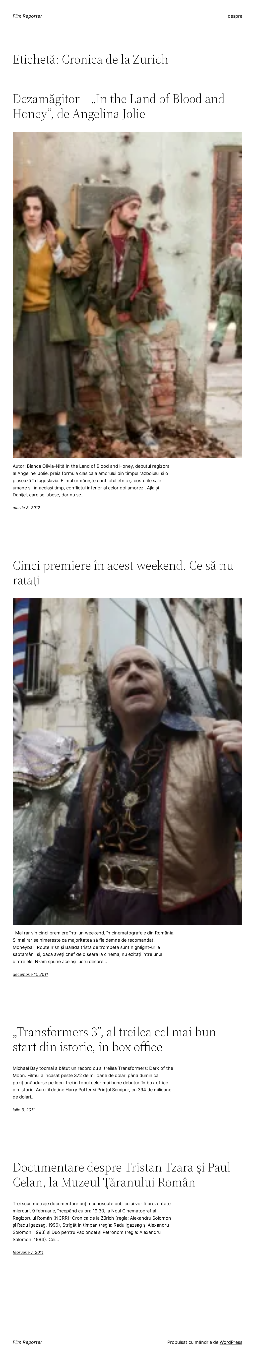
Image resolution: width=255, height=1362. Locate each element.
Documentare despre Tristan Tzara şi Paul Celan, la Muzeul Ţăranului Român (122, 1174)
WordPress (231, 1342)
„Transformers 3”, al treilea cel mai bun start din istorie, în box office (114, 1039)
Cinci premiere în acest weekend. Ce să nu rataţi (123, 573)
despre (235, 16)
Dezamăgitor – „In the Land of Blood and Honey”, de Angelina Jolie (119, 106)
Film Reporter (27, 16)
